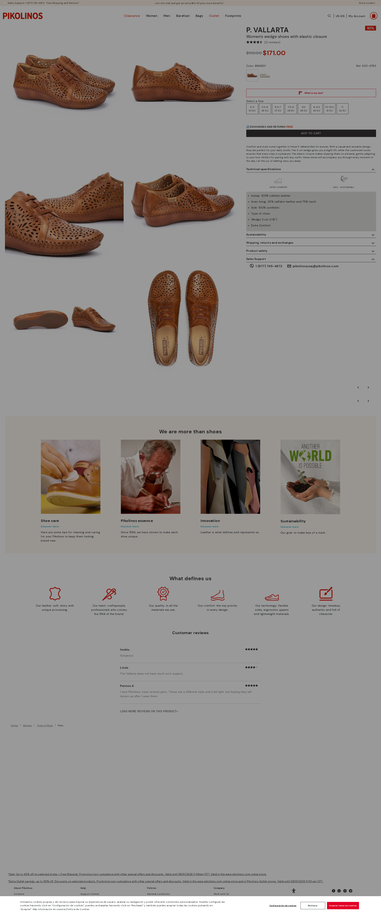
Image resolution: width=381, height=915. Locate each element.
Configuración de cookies (282, 905)
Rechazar (313, 905)
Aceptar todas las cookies (343, 905)
